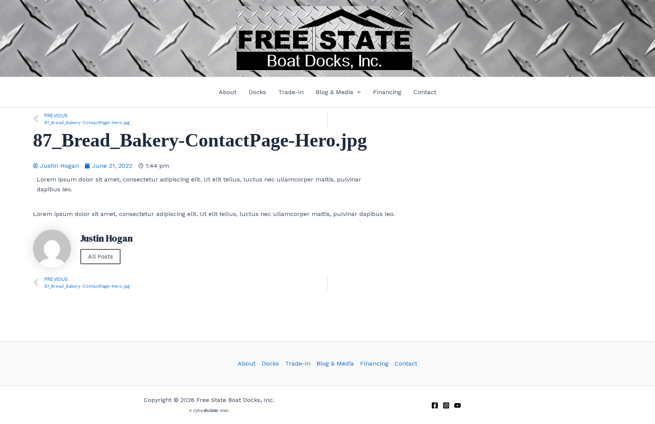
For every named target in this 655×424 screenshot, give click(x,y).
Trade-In (297, 363)
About (246, 363)
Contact (406, 363)
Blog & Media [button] (335, 363)
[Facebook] (434, 405)
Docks (270, 363)
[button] (338, 92)
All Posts (100, 256)
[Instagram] (446, 405)
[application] (357, 92)
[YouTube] (457, 405)
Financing (374, 363)
